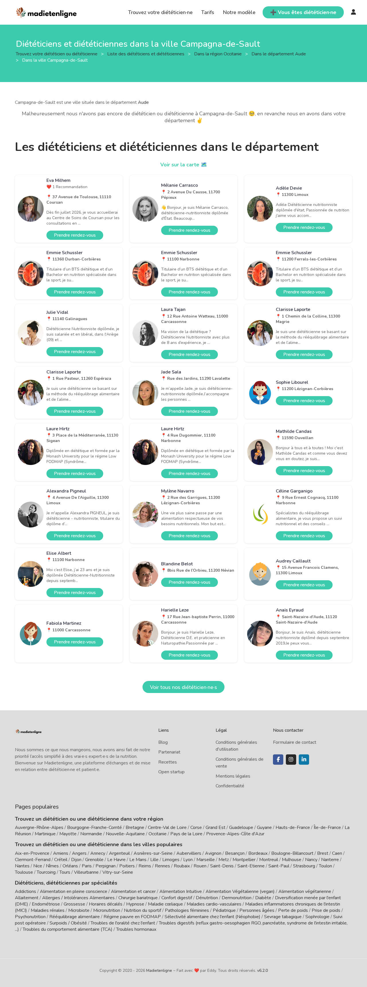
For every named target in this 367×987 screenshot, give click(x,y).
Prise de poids (326, 910)
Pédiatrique (224, 910)
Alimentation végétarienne (304, 891)
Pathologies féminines (187, 910)
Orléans (70, 866)
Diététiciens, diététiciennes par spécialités (66, 882)
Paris (87, 866)
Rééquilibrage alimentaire (74, 917)
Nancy (311, 859)
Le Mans (138, 859)
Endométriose (46, 904)
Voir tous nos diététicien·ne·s (183, 687)
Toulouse (24, 872)
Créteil (60, 859)
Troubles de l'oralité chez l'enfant (123, 923)
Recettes (167, 762)
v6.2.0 (262, 970)
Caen (337, 853)
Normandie (91, 834)
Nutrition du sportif (142, 910)
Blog (163, 742)
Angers (79, 853)
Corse (196, 827)
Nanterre (330, 859)
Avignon (213, 853)
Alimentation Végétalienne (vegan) (240, 891)
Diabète (263, 898)
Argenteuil (119, 853)
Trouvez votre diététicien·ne (160, 12)
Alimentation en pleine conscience (73, 891)
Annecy (97, 853)
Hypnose (135, 904)
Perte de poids (293, 910)
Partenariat (169, 752)
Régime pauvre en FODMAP (132, 917)
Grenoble (94, 859)
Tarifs (207, 12)
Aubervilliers (188, 853)
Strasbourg (304, 866)
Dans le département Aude (279, 53)
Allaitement (26, 898)
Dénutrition (207, 898)
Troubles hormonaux (136, 929)
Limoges (170, 859)
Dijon (76, 859)
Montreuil (268, 859)
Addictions (25, 891)
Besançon (235, 853)
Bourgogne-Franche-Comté (94, 827)
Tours (64, 872)
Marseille (205, 859)
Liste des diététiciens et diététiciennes (146, 53)
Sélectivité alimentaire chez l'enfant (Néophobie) (212, 917)
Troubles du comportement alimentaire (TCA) (67, 929)
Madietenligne (159, 970)
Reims (144, 866)
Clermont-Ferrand (32, 859)
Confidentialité (230, 786)
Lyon (188, 859)
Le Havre (116, 859)
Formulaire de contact (294, 742)
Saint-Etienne (251, 866)
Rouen (200, 866)
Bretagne (135, 827)
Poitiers (127, 866)
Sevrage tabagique (283, 917)
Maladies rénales (48, 910)
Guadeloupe (241, 827)
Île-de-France (327, 827)
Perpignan (105, 866)
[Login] (353, 12)
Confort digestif (176, 898)
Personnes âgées (256, 910)
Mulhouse (291, 859)
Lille (154, 859)
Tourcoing (46, 872)
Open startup (171, 772)
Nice (37, 866)
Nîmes (52, 866)
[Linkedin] (304, 759)
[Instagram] (291, 759)
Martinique (45, 834)
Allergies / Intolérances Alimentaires (78, 898)
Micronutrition (106, 910)
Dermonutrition (237, 898)
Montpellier (244, 859)
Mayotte (68, 834)
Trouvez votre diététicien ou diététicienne (57, 53)
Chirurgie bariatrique (138, 898)
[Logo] (46, 11)
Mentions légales (233, 776)
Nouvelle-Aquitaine (125, 834)
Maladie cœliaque (165, 904)
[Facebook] (278, 759)
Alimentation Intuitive (180, 891)
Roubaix (182, 866)
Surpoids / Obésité (68, 923)
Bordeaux (258, 853)
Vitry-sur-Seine (117, 872)
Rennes (162, 866)
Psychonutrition (30, 917)
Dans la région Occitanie (218, 53)
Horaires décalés (105, 904)
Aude (143, 102)
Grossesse (74, 904)
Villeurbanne (86, 872)
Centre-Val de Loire (167, 827)
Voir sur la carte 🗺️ (183, 164)
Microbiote (79, 910)
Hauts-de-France (293, 827)
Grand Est (215, 827)
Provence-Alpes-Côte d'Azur (235, 834)
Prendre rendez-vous (75, 235)
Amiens (60, 853)
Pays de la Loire (186, 834)
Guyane (264, 827)
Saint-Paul (278, 866)
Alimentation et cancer (133, 891)
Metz (223, 859)
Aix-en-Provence (32, 853)
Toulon (325, 866)
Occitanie (158, 834)
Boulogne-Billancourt (292, 853)
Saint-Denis (222, 866)
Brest (322, 853)
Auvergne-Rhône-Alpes (39, 827)
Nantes (22, 866)
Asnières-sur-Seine (153, 853)
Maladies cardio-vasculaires (214, 904)
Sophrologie (317, 917)
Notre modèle (239, 12)
